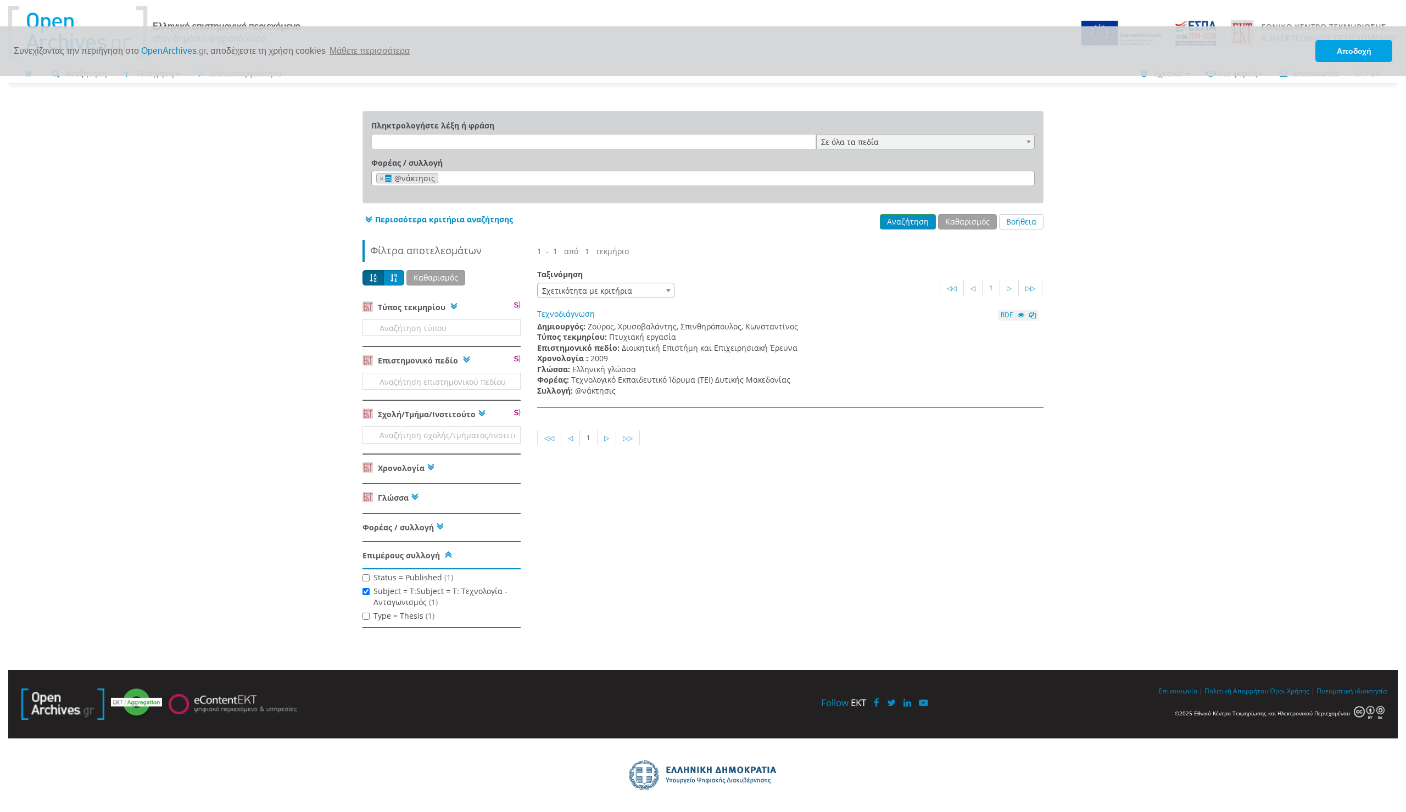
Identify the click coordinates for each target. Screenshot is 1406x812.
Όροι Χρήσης (1289, 690)
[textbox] (444, 178)
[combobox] (925, 141)
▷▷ (1030, 288)
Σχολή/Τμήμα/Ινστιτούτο (426, 414)
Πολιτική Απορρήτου (1236, 690)
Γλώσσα (392, 497)
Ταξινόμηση (560, 274)
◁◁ (952, 288)
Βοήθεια (1021, 221)
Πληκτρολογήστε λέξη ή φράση (432, 125)
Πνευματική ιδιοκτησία (1351, 690)
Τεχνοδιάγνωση (566, 314)
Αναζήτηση (908, 221)
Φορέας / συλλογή (407, 163)
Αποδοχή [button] (1354, 51)
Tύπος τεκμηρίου (412, 307)
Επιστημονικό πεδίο (418, 360)
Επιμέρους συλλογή (401, 555)
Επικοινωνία (1178, 690)
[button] (437, 219)
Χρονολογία (400, 468)
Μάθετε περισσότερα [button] (370, 50)
